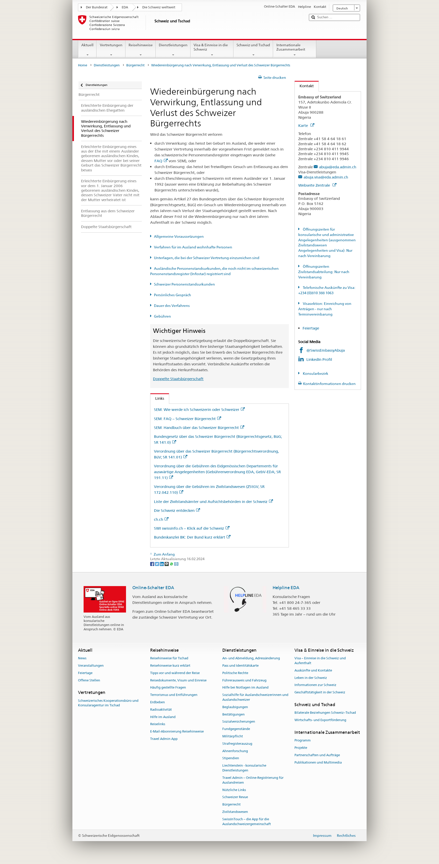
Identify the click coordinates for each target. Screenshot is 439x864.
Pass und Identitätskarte (240, 665)
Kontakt (304, 85)
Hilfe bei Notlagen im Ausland (245, 688)
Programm (302, 740)
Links (157, 398)
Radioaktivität (161, 709)
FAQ (158, 160)
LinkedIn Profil (319, 359)
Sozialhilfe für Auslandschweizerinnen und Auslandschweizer (255, 697)
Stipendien (230, 758)
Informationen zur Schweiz (315, 685)
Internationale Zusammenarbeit (290, 47)
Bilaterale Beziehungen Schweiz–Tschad (325, 712)
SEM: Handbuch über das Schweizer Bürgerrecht (196, 427)
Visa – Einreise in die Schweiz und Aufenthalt (320, 660)
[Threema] (167, 564)
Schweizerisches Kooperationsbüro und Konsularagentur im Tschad (108, 703)
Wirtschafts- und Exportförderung (320, 720)
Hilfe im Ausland (163, 717)
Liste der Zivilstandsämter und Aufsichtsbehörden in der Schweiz (211, 501)
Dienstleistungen (173, 45)
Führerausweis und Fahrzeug (244, 680)
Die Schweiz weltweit (158, 7)
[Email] (176, 564)
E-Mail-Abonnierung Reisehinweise (177, 731)
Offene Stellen (89, 680)
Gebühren (162, 316)
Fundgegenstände (236, 729)
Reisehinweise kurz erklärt (170, 665)
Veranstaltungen (91, 665)
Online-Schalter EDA (153, 587)
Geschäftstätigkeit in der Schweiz (319, 692)
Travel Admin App (164, 739)
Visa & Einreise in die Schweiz (211, 47)
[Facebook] (152, 564)
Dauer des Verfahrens (172, 306)
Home (82, 65)
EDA (125, 7)
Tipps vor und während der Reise (175, 673)
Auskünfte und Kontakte (313, 670)
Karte (303, 125)
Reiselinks (157, 724)
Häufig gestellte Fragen (168, 688)
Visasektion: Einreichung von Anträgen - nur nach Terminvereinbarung (324, 309)
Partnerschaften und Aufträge (317, 755)
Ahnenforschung (235, 751)
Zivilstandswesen (235, 812)
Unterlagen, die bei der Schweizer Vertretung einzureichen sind (206, 258)
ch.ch (158, 519)
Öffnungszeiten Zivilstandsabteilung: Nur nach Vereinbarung (323, 271)
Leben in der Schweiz (310, 678)
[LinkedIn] (162, 564)
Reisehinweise (141, 45)
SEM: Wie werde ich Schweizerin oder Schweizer (196, 409)
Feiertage (311, 328)
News (82, 658)
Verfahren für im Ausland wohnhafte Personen (193, 247)
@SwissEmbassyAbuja (325, 350)
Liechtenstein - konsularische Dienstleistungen (244, 768)
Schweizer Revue (235, 797)
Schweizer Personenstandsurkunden (184, 284)
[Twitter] (157, 564)
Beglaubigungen (235, 707)
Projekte (300, 748)
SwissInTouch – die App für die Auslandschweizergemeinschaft (246, 821)
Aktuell (87, 45)
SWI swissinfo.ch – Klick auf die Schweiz (189, 528)
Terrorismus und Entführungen (173, 695)
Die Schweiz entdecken (174, 510)
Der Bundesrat (96, 7)
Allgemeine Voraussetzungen (179, 236)
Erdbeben (157, 702)
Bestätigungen (233, 714)
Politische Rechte (235, 673)
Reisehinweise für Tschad (169, 658)
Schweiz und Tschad (253, 45)
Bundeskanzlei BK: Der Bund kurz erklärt (189, 537)
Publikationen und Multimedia (318, 762)
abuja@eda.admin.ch (337, 167)
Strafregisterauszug (237, 744)
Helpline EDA (286, 587)
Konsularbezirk (315, 373)
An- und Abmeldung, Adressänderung (251, 658)
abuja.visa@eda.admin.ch (326, 177)
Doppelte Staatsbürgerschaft (178, 378)
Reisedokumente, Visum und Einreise (178, 680)
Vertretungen (111, 45)
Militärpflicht (232, 736)
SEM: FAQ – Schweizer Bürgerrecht (185, 418)
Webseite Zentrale (314, 185)
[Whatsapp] (171, 564)
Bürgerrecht (135, 65)
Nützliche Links (234, 790)
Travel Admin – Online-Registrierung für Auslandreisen (253, 780)
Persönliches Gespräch (172, 295)
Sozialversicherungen (238, 722)
